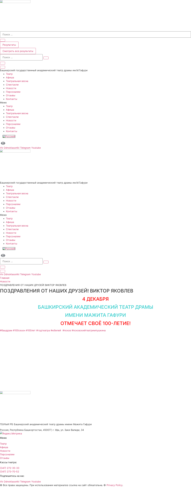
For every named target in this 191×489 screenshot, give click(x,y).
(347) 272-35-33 (9, 467)
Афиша (10, 77)
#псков (67, 330)
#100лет (31, 330)
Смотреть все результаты (18, 51)
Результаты (9, 44)
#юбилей (57, 330)
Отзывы (10, 95)
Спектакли (12, 84)
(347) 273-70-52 (9, 471)
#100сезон (19, 330)
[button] (95, 102)
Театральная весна (17, 81)
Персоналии (13, 91)
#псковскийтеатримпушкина (89, 330)
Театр (9, 73)
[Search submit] (2, 40)
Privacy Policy (114, 485)
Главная (4, 277)
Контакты (11, 98)
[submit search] (45, 58)
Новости (11, 88)
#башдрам (6, 330)
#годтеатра (43, 330)
